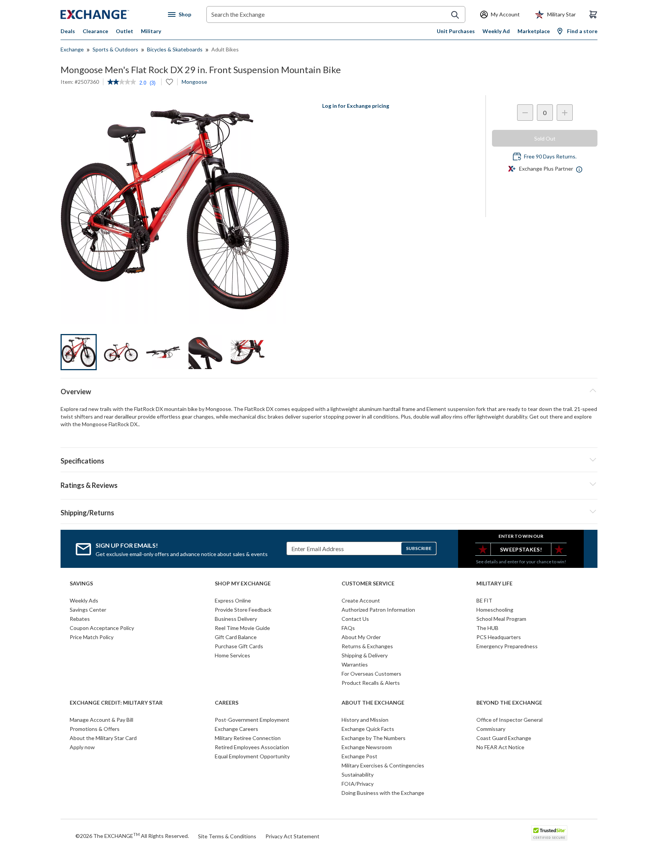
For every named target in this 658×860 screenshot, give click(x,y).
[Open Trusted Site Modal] (549, 833)
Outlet (124, 31)
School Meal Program (501, 618)
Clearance (95, 31)
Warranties (355, 664)
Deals (68, 31)
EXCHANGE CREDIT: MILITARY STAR (116, 703)
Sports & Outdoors (115, 49)
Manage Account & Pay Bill (101, 719)
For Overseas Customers (371, 673)
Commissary (490, 729)
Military (151, 31)
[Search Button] (455, 15)
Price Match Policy (91, 637)
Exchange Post (359, 756)
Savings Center (88, 609)
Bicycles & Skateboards (175, 49)
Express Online (233, 600)
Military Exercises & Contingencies (383, 765)
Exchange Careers (236, 729)
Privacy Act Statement (292, 836)
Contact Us (355, 618)
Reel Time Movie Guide (242, 628)
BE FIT (484, 600)
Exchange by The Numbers (374, 738)
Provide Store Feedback (243, 609)
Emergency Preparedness (507, 646)
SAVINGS (81, 583)
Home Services (232, 655)
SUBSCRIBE (418, 548)
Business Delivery (236, 618)
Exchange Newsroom (367, 747)
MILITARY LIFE (494, 583)
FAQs (348, 628)
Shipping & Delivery (365, 655)
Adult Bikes (225, 49)
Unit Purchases (456, 31)
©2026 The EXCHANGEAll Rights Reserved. (132, 835)
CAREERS (226, 703)
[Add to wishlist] (169, 82)
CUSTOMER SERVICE (368, 583)
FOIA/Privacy (358, 783)
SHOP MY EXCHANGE (243, 583)
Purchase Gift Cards (239, 646)
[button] (329, 484)
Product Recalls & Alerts (371, 682)
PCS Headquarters (498, 637)
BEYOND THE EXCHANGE (509, 703)
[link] (121, 82)
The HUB (487, 628)
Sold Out (545, 138)
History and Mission (365, 719)
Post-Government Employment (252, 719)
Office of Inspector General (509, 719)
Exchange (72, 49)
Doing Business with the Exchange (383, 793)
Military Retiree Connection (248, 738)
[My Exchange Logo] (109, 14)
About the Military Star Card (103, 738)
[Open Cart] (593, 14)
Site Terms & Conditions (227, 836)
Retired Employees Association (252, 747)
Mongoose (194, 81)
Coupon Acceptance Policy (102, 628)
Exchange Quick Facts (368, 729)
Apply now (82, 747)
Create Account (361, 600)
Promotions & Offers (95, 729)
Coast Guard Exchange (503, 738)
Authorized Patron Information (378, 609)
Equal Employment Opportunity (252, 756)
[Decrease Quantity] (525, 112)
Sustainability (358, 774)
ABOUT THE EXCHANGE (373, 703)
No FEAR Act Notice (500, 747)
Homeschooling (494, 609)
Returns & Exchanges (367, 646)
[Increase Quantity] (565, 112)
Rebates (80, 618)
